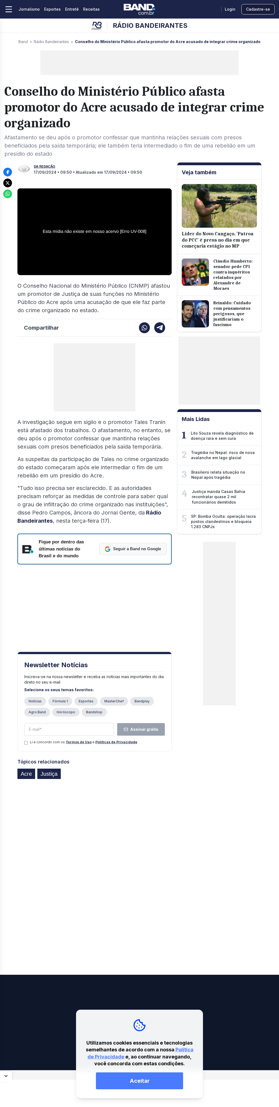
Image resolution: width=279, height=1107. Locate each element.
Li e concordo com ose (83, 742)
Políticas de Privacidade (116, 742)
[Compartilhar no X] (7, 183)
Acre (26, 774)
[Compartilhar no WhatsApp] (7, 193)
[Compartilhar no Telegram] (159, 327)
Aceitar (140, 1081)
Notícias (35, 701)
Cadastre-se (258, 9)
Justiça (49, 774)
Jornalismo (29, 9)
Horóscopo (66, 712)
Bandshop (94, 712)
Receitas (91, 9)
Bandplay (142, 701)
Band (23, 41)
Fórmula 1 (60, 701)
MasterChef (114, 701)
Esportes (52, 9)
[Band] (139, 9)
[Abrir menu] (8, 9)
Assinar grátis (144, 729)
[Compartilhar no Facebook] (7, 172)
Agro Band (37, 712)
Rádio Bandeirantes (51, 41)
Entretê (72, 9)
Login (230, 9)
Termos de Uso (79, 742)
